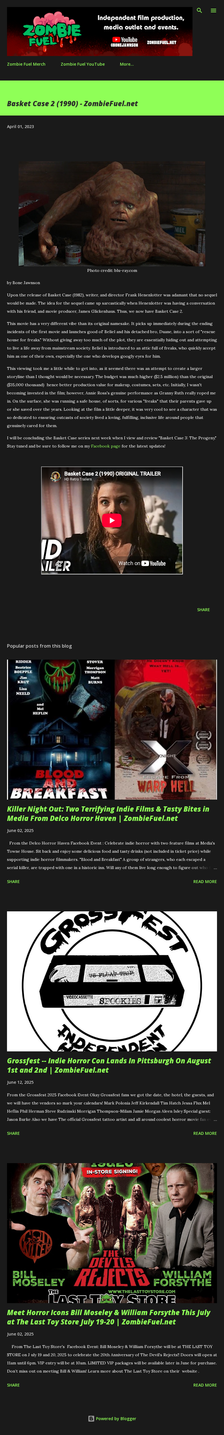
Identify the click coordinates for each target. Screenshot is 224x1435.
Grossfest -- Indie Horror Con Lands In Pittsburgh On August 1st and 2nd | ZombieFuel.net (109, 1065)
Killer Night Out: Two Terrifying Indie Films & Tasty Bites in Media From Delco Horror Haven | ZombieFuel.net (108, 813)
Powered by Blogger (115, 1418)
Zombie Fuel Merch (26, 64)
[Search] (199, 10)
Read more (205, 881)
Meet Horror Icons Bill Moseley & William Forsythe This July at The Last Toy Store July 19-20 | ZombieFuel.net (108, 1317)
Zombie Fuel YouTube (83, 64)
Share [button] (203, 609)
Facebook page (105, 446)
